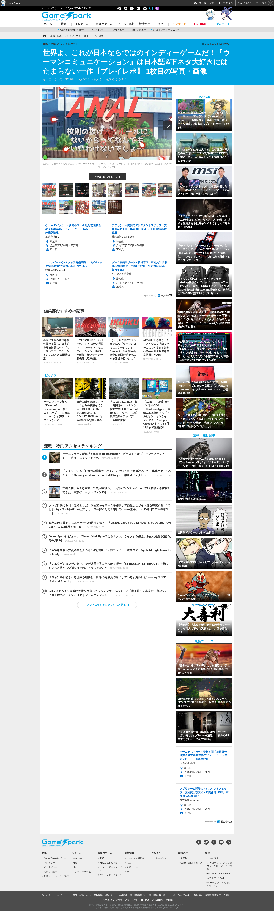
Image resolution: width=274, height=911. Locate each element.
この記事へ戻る (107, 176)
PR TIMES (144, 900)
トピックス (49, 375)
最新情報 (129, 853)
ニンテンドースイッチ (111, 875)
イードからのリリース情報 (110, 900)
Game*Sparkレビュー (72, 29)
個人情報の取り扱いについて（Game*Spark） (170, 895)
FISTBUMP (201, 24)
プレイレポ (97, 29)
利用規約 (198, 895)
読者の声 (144, 24)
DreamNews (157, 900)
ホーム (48, 24)
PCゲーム (82, 24)
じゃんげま (212, 858)
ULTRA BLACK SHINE (218, 873)
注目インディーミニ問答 (166, 29)
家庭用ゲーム (104, 24)
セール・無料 (126, 24)
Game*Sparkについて (52, 895)
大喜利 (183, 858)
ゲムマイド (223, 24)
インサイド (179, 24)
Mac (75, 863)
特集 (63, 24)
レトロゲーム (160, 858)
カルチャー (157, 853)
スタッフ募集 (131, 900)
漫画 (160, 24)
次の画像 (167, 125)
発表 (129, 863)
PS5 (102, 858)
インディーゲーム (82, 872)
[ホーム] (44, 35)
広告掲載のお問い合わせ (105, 895)
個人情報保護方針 (138, 895)
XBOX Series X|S (108, 863)
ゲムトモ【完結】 (216, 878)
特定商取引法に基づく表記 (217, 895)
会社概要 (123, 895)
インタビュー (117, 29)
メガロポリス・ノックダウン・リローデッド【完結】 (219, 866)
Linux (75, 867)
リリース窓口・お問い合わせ (78, 895)
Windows (77, 858)
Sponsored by (150, 295)
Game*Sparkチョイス (191, 863)
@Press (170, 900)
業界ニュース (133, 867)
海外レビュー (139, 29)
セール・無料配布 (135, 858)
